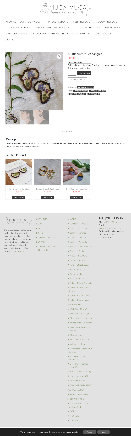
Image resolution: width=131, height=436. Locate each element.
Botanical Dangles (86, 87)
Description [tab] (66, 131)
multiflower (94, 94)
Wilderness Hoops (78, 344)
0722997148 (111, 222)
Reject (103, 432)
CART (96, 33)
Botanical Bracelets (78, 228)
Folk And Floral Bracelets (81, 283)
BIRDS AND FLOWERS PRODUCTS (53, 27)
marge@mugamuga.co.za (110, 228)
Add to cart (84, 73)
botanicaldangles (98, 91)
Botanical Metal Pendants (81, 246)
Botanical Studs (77, 251)
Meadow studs (76, 335)
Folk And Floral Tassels (80, 300)
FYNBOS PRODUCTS (58, 21)
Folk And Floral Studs (79, 295)
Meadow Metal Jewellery (81, 323)
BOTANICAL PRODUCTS (31, 21)
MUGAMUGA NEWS (46, 237)
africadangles (81, 91)
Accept (89, 432)
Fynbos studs (76, 274)
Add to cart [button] (19, 197)
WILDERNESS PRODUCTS (18, 27)
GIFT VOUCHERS (39, 33)
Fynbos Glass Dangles (80, 265)
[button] (59, 56)
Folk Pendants (76, 304)
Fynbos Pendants (77, 269)
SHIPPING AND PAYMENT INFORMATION (70, 33)
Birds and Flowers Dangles (82, 371)
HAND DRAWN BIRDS (16, 33)
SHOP (40, 224)
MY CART (42, 242)
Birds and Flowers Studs (80, 376)
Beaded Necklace (77, 381)
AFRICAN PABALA (112, 27)
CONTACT (10, 39)
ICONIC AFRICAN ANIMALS (87, 27)
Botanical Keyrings (78, 237)
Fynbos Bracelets (77, 260)
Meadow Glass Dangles (80, 313)
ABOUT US (11, 21)
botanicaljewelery (77, 94)
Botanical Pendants (78, 242)
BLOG (40, 233)
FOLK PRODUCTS (81, 21)
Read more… (20, 251)
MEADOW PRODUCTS (106, 21)
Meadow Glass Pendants (81, 318)
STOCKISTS (108, 33)
